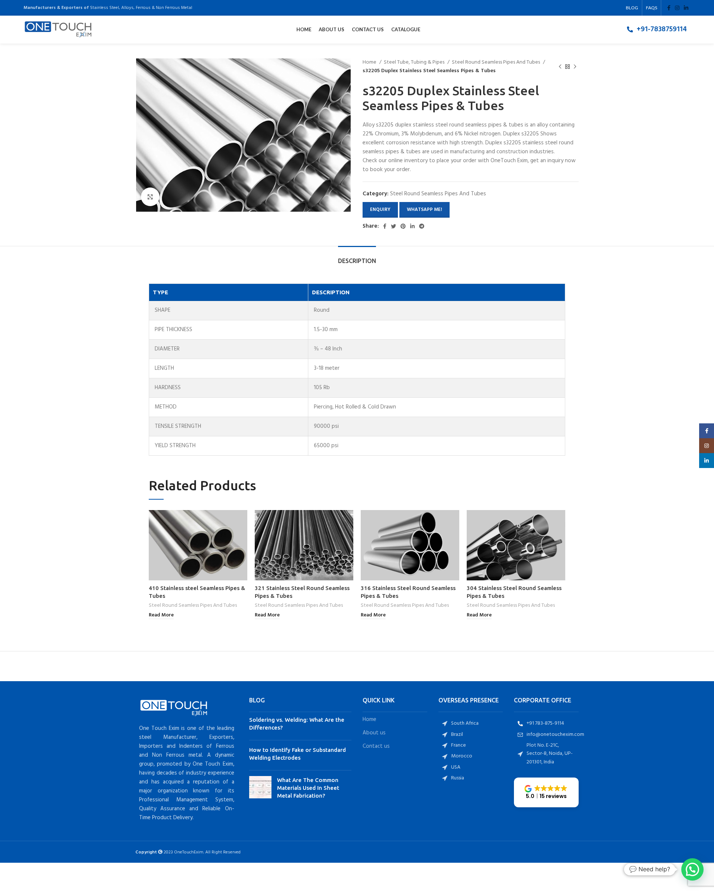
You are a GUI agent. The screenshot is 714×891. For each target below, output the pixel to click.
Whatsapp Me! (424, 210)
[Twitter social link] (393, 226)
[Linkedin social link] (686, 8)
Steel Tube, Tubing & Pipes (415, 62)
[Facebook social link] (669, 8)
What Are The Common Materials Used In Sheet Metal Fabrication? (308, 788)
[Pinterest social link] (403, 226)
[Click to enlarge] (150, 197)
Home (370, 62)
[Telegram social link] (422, 226)
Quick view (241, 522)
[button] (546, 792)
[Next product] (575, 67)
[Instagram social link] (677, 8)
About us (374, 733)
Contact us (376, 746)
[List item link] (657, 29)
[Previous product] (560, 67)
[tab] (357, 257)
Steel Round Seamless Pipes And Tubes (496, 62)
